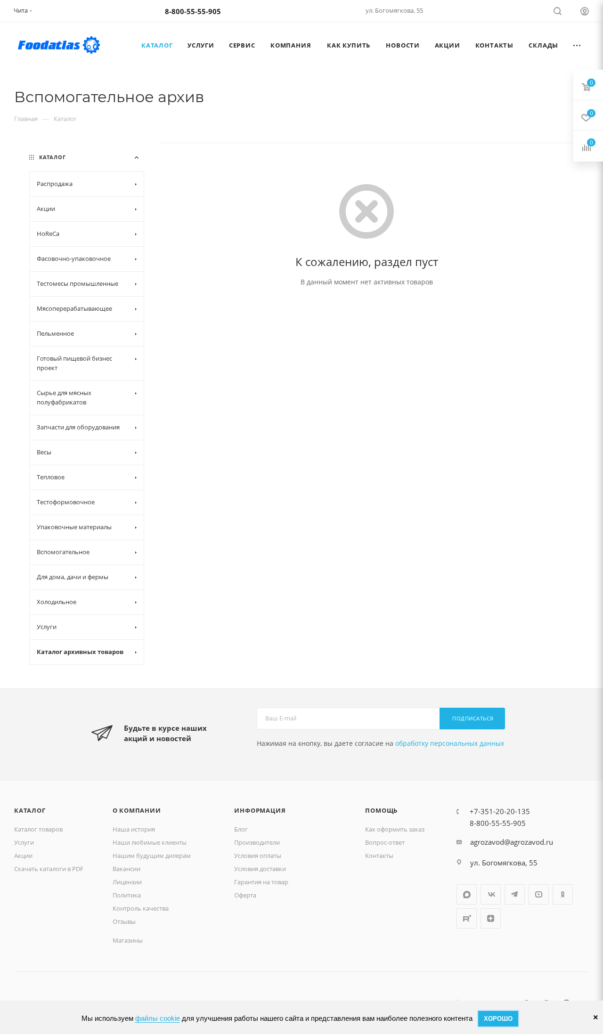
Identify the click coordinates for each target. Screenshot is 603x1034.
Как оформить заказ (394, 829)
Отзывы (124, 921)
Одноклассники (563, 894)
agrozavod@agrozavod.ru (511, 842)
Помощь (381, 810)
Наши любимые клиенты (150, 842)
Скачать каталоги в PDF (48, 868)
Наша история (134, 829)
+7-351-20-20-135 (500, 811)
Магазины (128, 940)
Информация (259, 810)
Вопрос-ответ (385, 842)
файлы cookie (157, 1018)
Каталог (30, 810)
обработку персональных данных (449, 743)
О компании (137, 810)
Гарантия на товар (261, 882)
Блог (241, 829)
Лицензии (127, 882)
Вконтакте (491, 894)
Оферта (245, 895)
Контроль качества (141, 908)
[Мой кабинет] (584, 12)
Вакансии (126, 868)
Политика (127, 895)
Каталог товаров (38, 829)
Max (466, 894)
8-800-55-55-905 (193, 11)
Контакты (379, 855)
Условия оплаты (257, 855)
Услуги (24, 842)
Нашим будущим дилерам (152, 855)
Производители (257, 842)
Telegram (515, 894)
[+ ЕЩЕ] (577, 45)
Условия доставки (260, 868)
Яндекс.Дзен (491, 918)
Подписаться (473, 718)
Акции (23, 855)
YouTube (539, 894)
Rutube (466, 918)
